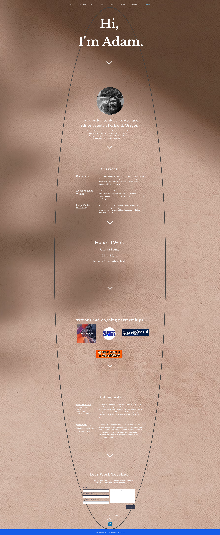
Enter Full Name (87, 487)
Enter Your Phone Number (89, 499)
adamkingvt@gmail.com (109, 519)
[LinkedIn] (110, 524)
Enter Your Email (87, 493)
